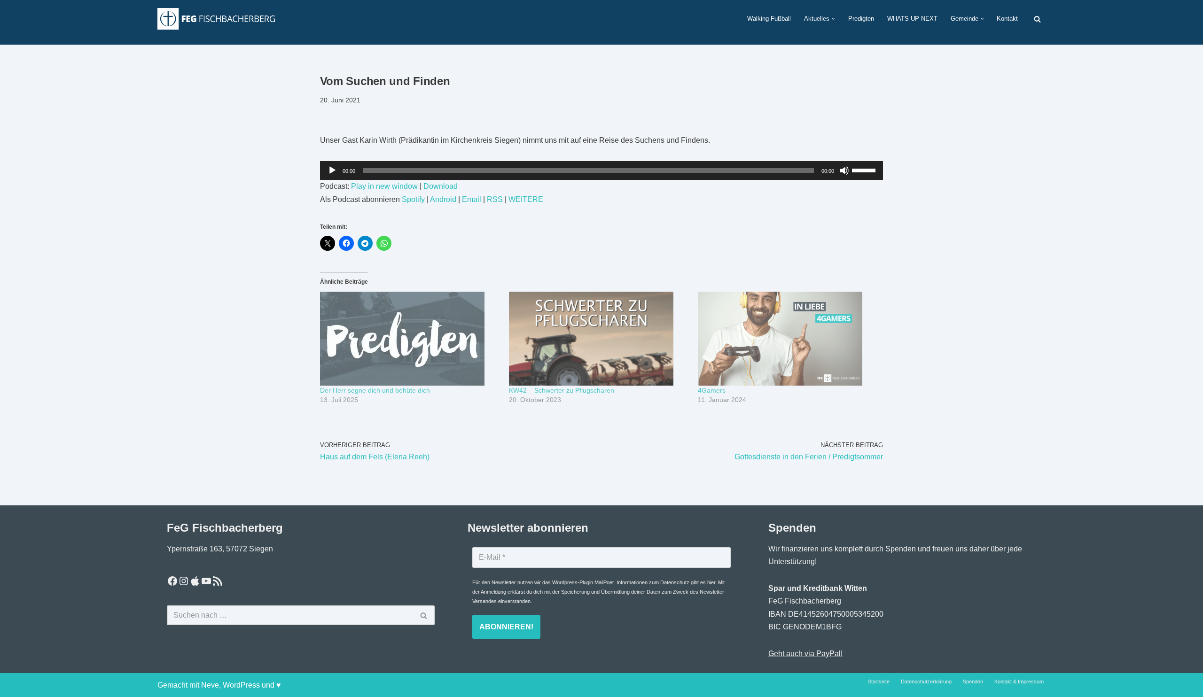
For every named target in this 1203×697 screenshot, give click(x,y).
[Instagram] (183, 581)
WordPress (241, 685)
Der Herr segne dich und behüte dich (375, 390)
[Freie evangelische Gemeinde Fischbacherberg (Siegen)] (216, 18)
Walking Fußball (769, 18)
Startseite (879, 681)
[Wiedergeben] (332, 170)
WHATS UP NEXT (912, 18)
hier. (712, 582)
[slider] (865, 169)
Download (440, 186)
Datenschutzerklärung (926, 681)
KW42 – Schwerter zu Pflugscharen (561, 390)
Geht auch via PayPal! (805, 654)
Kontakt (1007, 18)
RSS (495, 199)
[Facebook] (172, 581)
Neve (210, 685)
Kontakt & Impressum (1019, 681)
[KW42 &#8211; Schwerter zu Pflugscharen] (598, 339)
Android (443, 199)
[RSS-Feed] (217, 581)
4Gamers (712, 390)
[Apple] (195, 581)
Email (471, 199)
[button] (833, 18)
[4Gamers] (787, 339)
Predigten (861, 18)
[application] (601, 170)
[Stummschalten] (844, 170)
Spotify (413, 199)
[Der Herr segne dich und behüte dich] (410, 339)
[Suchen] (1037, 19)
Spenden (973, 681)
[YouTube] (206, 581)
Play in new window (384, 186)
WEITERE (525, 199)
